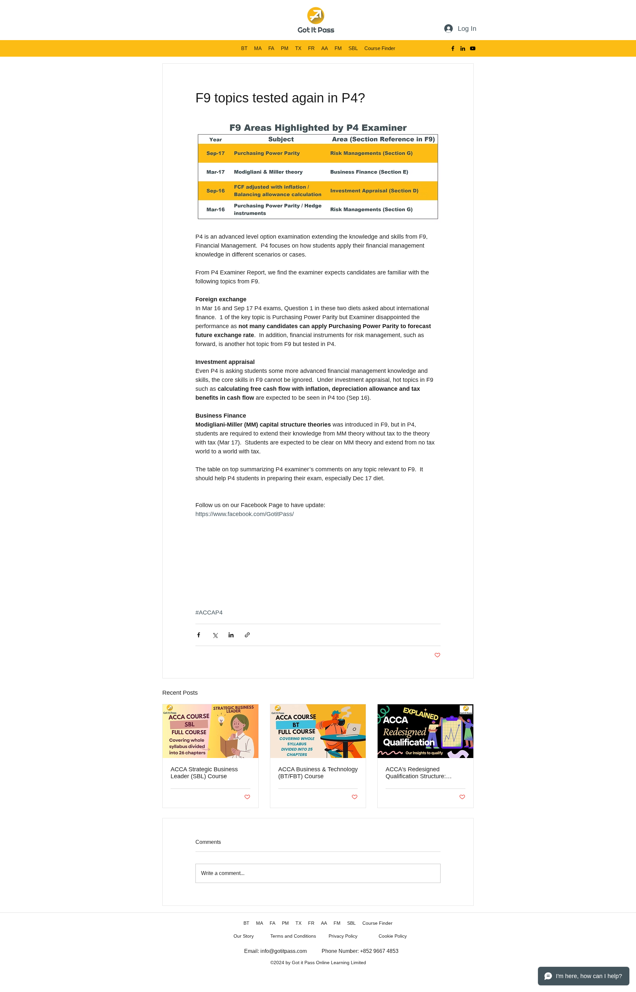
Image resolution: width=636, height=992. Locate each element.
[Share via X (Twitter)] (215, 635)
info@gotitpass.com (283, 951)
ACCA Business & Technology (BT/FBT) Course (318, 773)
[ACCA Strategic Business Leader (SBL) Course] (210, 731)
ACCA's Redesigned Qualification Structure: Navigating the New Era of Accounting (420, 773)
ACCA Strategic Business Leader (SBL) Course (204, 773)
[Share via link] (247, 635)
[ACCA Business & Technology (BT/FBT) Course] (318, 731)
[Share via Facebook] (198, 635)
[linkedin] (462, 48)
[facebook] (453, 48)
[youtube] (472, 48)
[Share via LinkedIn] (231, 635)
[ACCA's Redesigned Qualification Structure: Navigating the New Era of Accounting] (425, 731)
